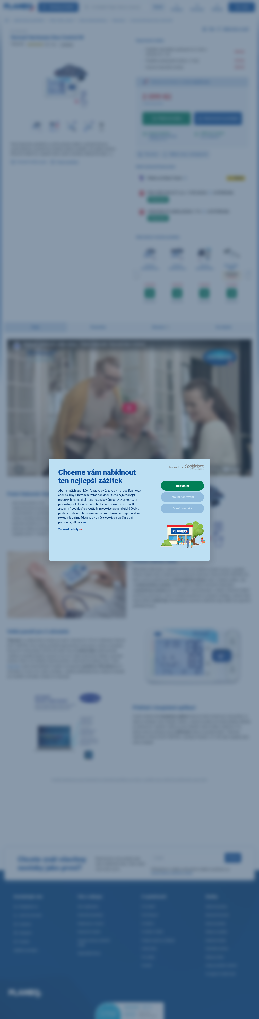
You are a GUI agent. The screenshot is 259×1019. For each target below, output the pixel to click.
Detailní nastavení (182, 497)
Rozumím (182, 486)
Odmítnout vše (182, 508)
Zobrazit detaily (70, 529)
